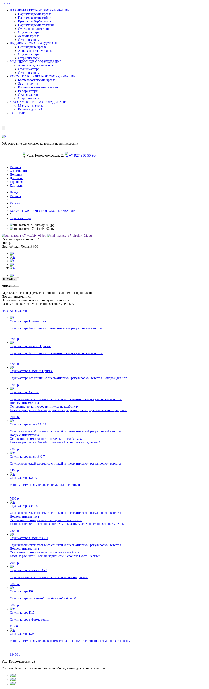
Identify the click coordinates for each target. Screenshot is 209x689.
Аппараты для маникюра (35, 65)
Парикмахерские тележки (36, 25)
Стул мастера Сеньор (24, 392)
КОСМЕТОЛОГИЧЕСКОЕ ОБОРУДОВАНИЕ (42, 76)
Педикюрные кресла (32, 47)
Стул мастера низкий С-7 (27, 456)
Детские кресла (28, 36)
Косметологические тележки (38, 87)
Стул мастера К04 (22, 591)
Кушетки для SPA (30, 109)
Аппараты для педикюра (35, 50)
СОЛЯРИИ (18, 113)
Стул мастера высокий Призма (31, 371)
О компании (18, 171)
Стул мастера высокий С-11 (29, 538)
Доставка (16, 178)
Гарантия (16, 182)
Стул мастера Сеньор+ (25, 506)
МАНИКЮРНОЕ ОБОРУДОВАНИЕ (36, 61)
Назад (14, 192)
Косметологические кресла (37, 80)
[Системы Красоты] (4, 136)
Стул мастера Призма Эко (28, 321)
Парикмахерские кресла (34, 14)
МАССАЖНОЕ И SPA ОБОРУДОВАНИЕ (39, 102)
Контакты (16, 185)
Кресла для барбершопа (34, 21)
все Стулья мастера (15, 310)
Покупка (16, 174)
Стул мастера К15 (22, 612)
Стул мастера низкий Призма (30, 346)
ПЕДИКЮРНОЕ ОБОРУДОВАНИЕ (35, 43)
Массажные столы (30, 105)
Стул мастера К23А (23, 477)
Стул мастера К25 (22, 633)
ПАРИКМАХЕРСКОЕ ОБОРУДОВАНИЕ (39, 10)
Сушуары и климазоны (34, 28)
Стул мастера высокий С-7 (28, 570)
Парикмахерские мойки (34, 17)
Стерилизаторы (29, 39)
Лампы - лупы (28, 83)
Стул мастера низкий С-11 (28, 424)
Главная (15, 167)
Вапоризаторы (28, 91)
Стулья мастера (28, 32)
